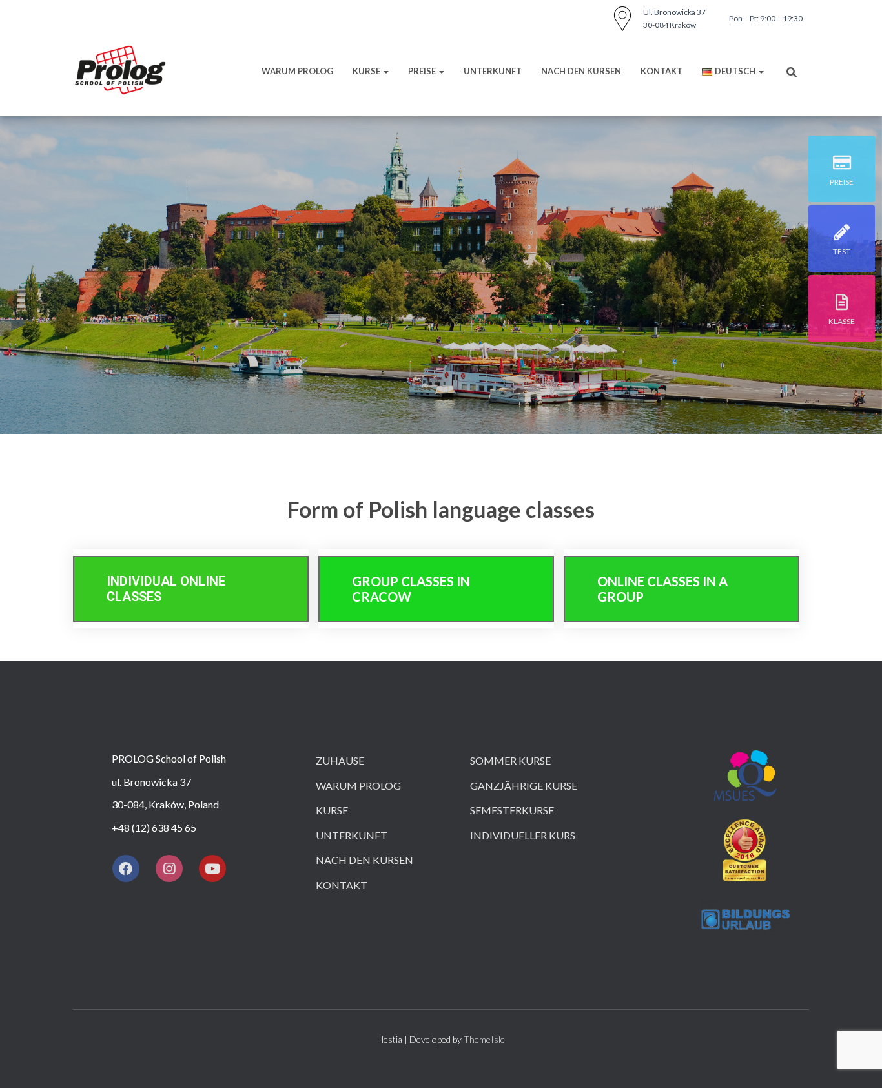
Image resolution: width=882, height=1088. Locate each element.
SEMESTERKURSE (512, 810)
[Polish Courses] (120, 71)
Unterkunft (351, 835)
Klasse (841, 321)
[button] (191, 589)
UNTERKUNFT (493, 71)
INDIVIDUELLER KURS (522, 835)
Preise (423, 71)
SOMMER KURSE (510, 760)
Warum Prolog (358, 785)
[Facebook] (125, 868)
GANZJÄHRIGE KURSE (523, 785)
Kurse (367, 71)
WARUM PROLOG (297, 71)
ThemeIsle (484, 1039)
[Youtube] (212, 868)
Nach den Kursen (581, 71)
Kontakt (661, 71)
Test (841, 251)
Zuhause (340, 760)
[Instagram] (169, 868)
